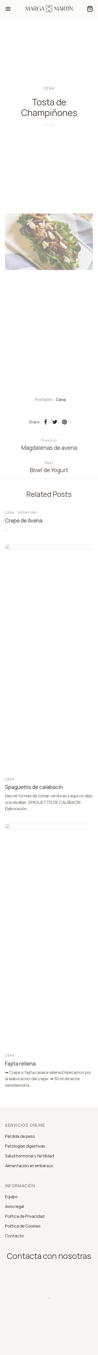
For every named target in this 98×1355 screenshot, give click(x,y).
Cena (49, 88)
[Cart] (90, 9)
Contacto (14, 1236)
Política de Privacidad (24, 1216)
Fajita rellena (20, 1063)
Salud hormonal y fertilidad (29, 1156)
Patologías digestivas (25, 1146)
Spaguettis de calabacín (34, 787)
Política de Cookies (22, 1226)
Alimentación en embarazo (29, 1165)
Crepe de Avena (23, 520)
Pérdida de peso (20, 1136)
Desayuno (27, 512)
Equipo (11, 1196)
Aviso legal (14, 1206)
